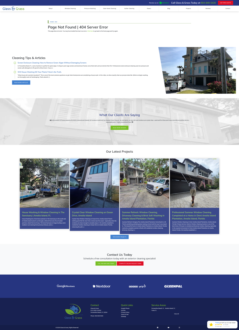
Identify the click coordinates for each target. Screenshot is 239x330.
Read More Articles (21, 82)
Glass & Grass (64, 327)
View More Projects (119, 237)
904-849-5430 (208, 2)
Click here (90, 31)
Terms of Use (124, 314)
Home (52, 22)
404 (56, 22)
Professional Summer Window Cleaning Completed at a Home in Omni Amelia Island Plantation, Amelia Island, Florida (194, 215)
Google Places (125, 308)
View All (176, 314)
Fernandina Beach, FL (157, 308)
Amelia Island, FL (170, 308)
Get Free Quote (225, 3)
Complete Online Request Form (130, 263)
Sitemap (123, 316)
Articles (123, 310)
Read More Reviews (119, 128)
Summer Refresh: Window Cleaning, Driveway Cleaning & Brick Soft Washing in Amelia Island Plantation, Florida (143, 215)
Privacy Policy (125, 312)
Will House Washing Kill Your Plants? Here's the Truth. (40, 72)
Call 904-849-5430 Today (106, 263)
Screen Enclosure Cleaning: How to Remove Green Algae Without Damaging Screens (52, 63)
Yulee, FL (154, 310)
